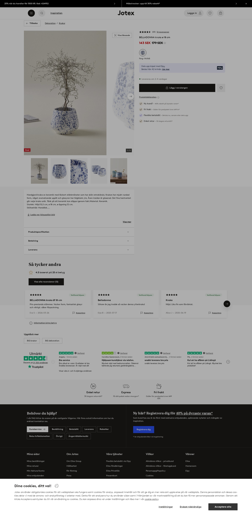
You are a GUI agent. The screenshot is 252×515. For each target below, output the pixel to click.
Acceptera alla (223, 506)
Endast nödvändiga (190, 506)
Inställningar (166, 506)
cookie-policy (151, 499)
